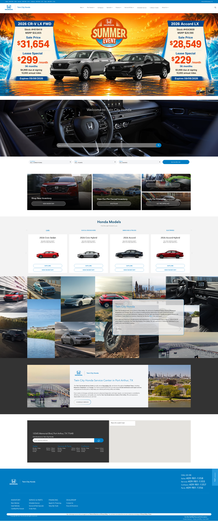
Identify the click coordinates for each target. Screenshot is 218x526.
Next (210, 90)
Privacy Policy (104, 514)
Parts (192, 487)
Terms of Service (94, 514)
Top (215, 480)
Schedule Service (82, 402)
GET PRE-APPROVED (163, 203)
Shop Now (114, 203)
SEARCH (176, 162)
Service (193, 481)
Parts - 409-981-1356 (49, 1)
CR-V (150, 316)
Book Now (163, 185)
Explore (48, 266)
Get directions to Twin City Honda (43, 437)
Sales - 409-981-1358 (11, 1)
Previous (201, 90)
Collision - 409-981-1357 (37, 1)
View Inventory (48, 203)
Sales (192, 478)
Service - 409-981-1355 (24, 1)
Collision (193, 484)
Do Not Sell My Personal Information (196, 517)
